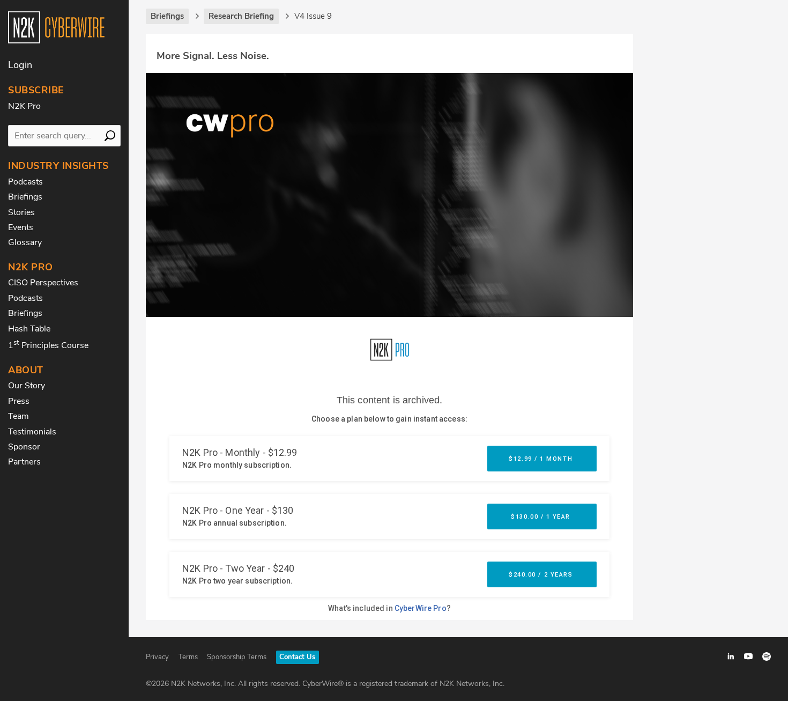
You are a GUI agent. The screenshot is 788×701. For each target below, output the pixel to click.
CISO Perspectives (43, 283)
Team (18, 416)
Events (20, 227)
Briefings (25, 197)
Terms (188, 657)
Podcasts (25, 182)
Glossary (25, 242)
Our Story (26, 386)
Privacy (157, 657)
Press (18, 401)
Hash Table (29, 329)
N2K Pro (24, 106)
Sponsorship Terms (236, 657)
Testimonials (32, 432)
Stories (21, 212)
